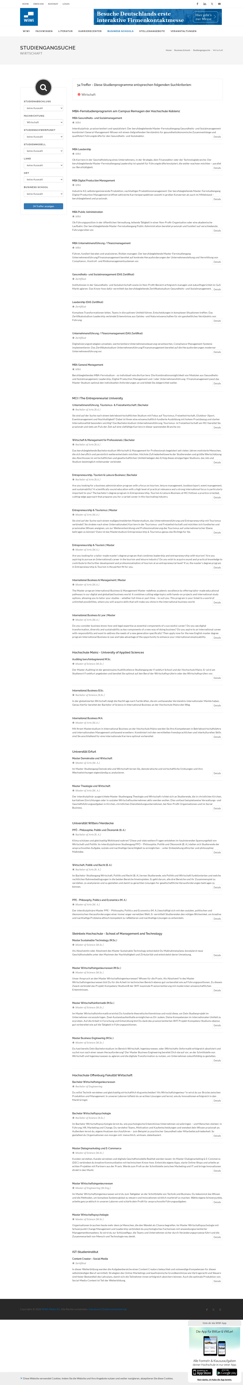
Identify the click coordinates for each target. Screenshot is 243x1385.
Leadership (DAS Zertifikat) (87, 302)
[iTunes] (202, 1371)
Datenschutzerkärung (114, 1309)
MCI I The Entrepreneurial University (97, 398)
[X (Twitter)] (212, 4)
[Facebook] (197, 4)
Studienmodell (35, 144)
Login (66, 3)
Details (217, 136)
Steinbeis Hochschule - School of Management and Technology (117, 933)
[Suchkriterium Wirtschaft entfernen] (79, 94)
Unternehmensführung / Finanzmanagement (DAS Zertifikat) (107, 333)
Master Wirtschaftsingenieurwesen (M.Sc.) (96, 968)
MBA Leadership (81, 149)
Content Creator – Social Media (90, 1258)
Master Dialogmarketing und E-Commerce (96, 1148)
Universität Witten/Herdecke (93, 823)
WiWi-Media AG (51, 1309)
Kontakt (53, 3)
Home (25, 3)
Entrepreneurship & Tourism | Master (93, 545)
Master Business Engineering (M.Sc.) (92, 1038)
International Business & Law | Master (93, 615)
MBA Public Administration (87, 212)
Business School (36, 187)
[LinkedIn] (204, 4)
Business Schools (182, 50)
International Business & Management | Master (99, 580)
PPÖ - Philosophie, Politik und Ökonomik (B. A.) (98, 830)
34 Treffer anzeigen (43, 206)
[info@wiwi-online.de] (219, 4)
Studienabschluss (37, 101)
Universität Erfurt (84, 751)
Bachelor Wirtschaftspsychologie (91, 1113)
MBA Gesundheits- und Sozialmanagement (97, 118)
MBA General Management (87, 364)
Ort (26, 173)
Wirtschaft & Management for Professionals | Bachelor (103, 440)
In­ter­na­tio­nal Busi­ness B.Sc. (88, 690)
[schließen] (21, 1378)
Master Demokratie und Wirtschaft (92, 758)
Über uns (38, 3)
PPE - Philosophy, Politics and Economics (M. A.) (99, 900)
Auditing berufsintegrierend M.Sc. (91, 659)
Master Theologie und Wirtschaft (91, 786)
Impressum (95, 1309)
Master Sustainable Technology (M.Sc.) (94, 940)
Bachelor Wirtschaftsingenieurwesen (93, 1082)
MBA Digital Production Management (93, 180)
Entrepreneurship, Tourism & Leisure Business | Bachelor (104, 475)
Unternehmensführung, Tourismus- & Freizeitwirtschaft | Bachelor (110, 405)
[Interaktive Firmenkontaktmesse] (158, 17)
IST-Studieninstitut (85, 1252)
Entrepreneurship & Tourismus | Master (94, 510)
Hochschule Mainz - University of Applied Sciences (108, 652)
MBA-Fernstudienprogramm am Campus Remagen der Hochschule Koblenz (126, 111)
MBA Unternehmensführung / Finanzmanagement (101, 243)
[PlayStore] (226, 1371)
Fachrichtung (34, 115)
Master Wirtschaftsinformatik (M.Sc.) (93, 1003)
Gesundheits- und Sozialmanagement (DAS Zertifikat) (103, 274)
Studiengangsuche (201, 50)
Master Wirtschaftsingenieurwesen (92, 1183)
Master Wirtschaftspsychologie (90, 1214)
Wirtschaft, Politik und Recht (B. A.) (92, 865)
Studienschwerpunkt (40, 130)
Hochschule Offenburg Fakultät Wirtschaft (102, 1075)
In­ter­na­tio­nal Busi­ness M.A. (87, 718)
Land (27, 158)
